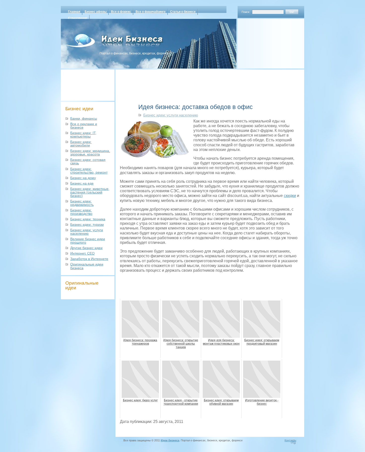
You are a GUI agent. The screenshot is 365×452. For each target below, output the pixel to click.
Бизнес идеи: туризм (87, 224)
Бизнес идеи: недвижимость (82, 203)
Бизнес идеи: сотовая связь (88, 161)
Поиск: (246, 11)
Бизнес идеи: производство (81, 212)
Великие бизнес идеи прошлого (87, 240)
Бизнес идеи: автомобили (81, 143)
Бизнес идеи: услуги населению (86, 231)
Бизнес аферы (96, 11)
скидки (290, 195)
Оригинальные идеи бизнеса (86, 266)
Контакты (290, 440)
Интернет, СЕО (82, 253)
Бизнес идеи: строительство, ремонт (89, 170)
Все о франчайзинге (151, 11)
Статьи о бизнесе (183, 11)
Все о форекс (121, 11)
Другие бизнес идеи (86, 248)
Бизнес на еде (82, 183)
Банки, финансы (83, 118)
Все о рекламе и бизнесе (83, 125)
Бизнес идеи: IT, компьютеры (83, 134)
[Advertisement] (264, 42)
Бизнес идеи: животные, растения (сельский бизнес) (90, 192)
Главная (74, 11)
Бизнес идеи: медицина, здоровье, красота (90, 152)
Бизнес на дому (83, 178)
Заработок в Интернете (89, 259)
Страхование (77, 18)
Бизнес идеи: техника (87, 219)
